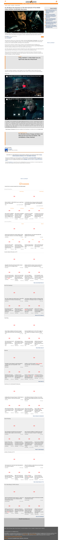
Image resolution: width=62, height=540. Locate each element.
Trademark (36, 528)
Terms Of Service (17, 528)
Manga (34, 3)
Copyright (32, 528)
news (9, 5)
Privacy (30, 528)
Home (6, 5)
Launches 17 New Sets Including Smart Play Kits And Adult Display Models (51, 26)
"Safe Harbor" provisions (31, 155)
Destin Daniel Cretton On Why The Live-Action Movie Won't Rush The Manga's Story (51, 23)
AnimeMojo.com (11, 162)
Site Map (10, 528)
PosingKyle (7, 36)
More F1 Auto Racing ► (39, 449)
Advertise (43, 528)
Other (23, 239)
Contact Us (6, 538)
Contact (40, 528)
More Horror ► (41, 381)
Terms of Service (25, 157)
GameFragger (9, 38)
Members (38, 3)
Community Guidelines (33, 157)
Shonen (26, 3)
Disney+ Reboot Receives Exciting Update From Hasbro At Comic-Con (51, 19)
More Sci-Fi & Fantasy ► (39, 315)
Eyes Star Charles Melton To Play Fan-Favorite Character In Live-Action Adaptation (51, 11)
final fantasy (17, 5)
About (14, 528)
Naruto (22, 223)
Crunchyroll (30, 3)
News (23, 3)
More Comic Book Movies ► (39, 282)
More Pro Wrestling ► (40, 516)
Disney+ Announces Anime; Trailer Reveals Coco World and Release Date (51, 16)
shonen (12, 5)
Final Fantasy (10, 37)
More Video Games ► (40, 347)
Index (8, 528)
